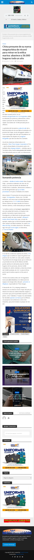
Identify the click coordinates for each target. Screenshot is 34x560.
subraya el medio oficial (15, 218)
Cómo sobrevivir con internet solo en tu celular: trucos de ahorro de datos (17, 397)
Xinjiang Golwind (15, 148)
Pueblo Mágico (25, 334)
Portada (4, 34)
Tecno (4, 44)
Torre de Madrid (8, 229)
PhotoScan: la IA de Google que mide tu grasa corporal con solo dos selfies (17, 354)
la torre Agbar (15, 227)
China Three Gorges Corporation (17, 144)
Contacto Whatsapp (9, 544)
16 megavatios (11, 197)
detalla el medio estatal (16, 181)
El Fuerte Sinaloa (14, 334)
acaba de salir (22, 128)
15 (13, 201)
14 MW (18, 201)
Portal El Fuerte (24, 552)
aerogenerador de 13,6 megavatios (17, 116)
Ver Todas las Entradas (24, 413)
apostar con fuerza (15, 298)
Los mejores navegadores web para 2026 (17, 375)
